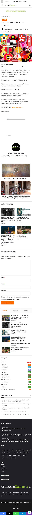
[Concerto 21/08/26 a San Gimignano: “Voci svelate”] (24, 212)
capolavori (18, 450)
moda (3, 455)
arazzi (3, 450)
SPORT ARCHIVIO (6, 377)
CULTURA (4, 369)
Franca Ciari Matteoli (8, 29)
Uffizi (13, 458)
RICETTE (4, 384)
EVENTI (8, 16)
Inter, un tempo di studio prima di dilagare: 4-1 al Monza (16, 414)
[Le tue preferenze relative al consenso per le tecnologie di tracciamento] (29, 512)
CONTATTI (3, 469)
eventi (8, 452)
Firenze (13, 452)
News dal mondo (6, 395)
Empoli (3, 452)
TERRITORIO (5, 374)
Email (3, 284)
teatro (3, 458)
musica (14, 455)
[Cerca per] (30, 6)
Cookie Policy (5, 479)
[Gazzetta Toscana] (16, 10)
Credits (16, 504)
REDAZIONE (4, 466)
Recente (5, 310)
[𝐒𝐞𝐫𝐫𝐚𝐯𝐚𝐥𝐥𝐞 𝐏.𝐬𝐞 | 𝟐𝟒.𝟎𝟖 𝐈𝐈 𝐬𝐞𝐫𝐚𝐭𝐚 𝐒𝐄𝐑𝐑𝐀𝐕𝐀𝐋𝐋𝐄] (8, 230)
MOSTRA (9, 455)
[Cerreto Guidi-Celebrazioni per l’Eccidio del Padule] (24, 230)
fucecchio (19, 452)
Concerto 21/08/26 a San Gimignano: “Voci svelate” (16, 1)
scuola (24, 455)
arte (8, 450)
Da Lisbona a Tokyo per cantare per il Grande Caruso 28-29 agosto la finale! (8, 219)
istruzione (26, 452)
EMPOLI (4, 387)
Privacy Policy (5, 475)
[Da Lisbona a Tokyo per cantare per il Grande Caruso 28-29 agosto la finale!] (8, 212)
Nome (3, 277)
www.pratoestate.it (17, 107)
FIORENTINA (5, 382)
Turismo (8, 458)
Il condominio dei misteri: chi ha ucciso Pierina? (14, 412)
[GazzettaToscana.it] (10, 5)
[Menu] (2, 6)
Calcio (12, 450)
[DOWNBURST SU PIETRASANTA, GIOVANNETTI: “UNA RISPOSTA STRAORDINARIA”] (6, 318)
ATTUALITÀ (5, 367)
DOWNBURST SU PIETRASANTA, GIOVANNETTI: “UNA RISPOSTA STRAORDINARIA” (19, 317)
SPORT (4, 372)
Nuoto (19, 455)
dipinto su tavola (26, 450)
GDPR (2, 471)
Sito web (3, 290)
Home (4, 16)
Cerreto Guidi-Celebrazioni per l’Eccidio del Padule (22, 236)
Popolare (15, 310)
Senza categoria (6, 379)
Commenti (26, 310)
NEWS (3, 362)
